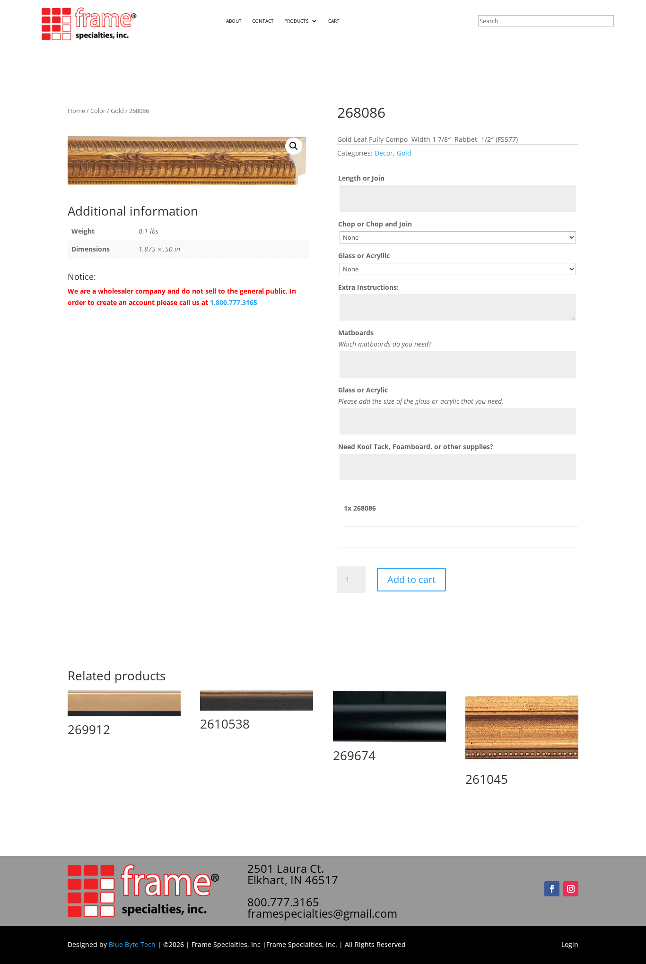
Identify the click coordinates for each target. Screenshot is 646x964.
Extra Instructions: (368, 287)
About (234, 20)
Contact (263, 20)
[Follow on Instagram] (570, 888)
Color (97, 110)
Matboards (356, 332)
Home (76, 110)
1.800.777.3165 (233, 302)
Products (296, 20)
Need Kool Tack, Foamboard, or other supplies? (415, 446)
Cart (334, 20)
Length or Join (361, 178)
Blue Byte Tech (132, 944)
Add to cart (411, 579)
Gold (117, 110)
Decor (384, 152)
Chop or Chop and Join (375, 223)
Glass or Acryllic (364, 255)
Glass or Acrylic (363, 389)
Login (569, 944)
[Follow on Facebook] (551, 888)
